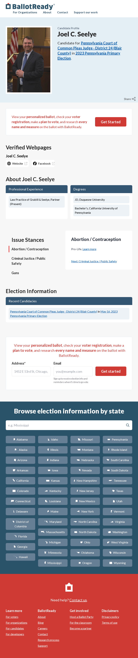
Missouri (85, 439)
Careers (42, 628)
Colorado (20, 491)
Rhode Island (117, 449)
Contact (62, 12)
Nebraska (85, 460)
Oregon (85, 563)
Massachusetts (53, 532)
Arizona (20, 460)
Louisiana (53, 501)
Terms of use (109, 622)
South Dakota (117, 470)
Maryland (52, 521)
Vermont (118, 511)
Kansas (53, 480)
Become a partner (81, 628)
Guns (15, 273)
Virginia (117, 521)
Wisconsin (117, 552)
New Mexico (85, 501)
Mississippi (52, 563)
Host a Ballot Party (81, 616)
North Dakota (85, 532)
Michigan (53, 542)
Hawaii (20, 557)
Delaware (20, 511)
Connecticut (21, 501)
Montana (85, 449)
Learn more (89, 249)
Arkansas (20, 470)
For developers (15, 634)
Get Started (111, 122)
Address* (19, 363)
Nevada (85, 470)
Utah (117, 501)
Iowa (53, 470)
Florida (20, 536)
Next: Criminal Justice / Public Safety (94, 261)
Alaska (20, 449)
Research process (48, 640)
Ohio (85, 542)
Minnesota (52, 552)
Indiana (53, 460)
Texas (117, 491)
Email (57, 363)
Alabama (20, 439)
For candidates (15, 628)
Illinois (52, 449)
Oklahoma (85, 552)
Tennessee (117, 480)
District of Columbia (20, 524)
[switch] (130, 99)
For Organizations (25, 12)
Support (43, 645)
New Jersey (85, 491)
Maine (52, 511)
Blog (41, 622)
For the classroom (81, 622)
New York (85, 511)
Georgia (20, 546)
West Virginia (117, 542)
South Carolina (117, 460)
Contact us (78, 600)
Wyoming (117, 563)
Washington (117, 532)
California (21, 480)
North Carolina (85, 521)
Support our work (86, 12)
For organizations (16, 622)
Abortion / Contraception (30, 249)
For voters (12, 616)
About (47, 12)
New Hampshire (85, 480)
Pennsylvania (117, 439)
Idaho (53, 439)
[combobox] (31, 371)
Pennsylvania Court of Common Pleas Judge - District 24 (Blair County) (90, 48)
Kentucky (53, 491)
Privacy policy (110, 616)
